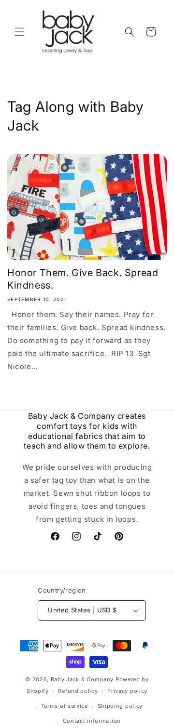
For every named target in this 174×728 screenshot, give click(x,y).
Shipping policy (120, 705)
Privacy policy (127, 691)
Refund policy (78, 691)
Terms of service (64, 705)
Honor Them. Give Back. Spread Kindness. (82, 279)
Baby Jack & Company (82, 679)
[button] (19, 31)
